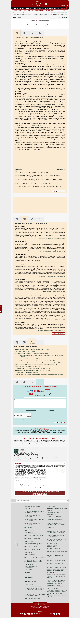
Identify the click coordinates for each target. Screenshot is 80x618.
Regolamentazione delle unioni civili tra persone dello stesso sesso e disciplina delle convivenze (33, 575)
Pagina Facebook (54, 613)
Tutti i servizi (64, 10)
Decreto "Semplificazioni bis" (30, 566)
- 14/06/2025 (26, 372)
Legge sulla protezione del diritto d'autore (57, 508)
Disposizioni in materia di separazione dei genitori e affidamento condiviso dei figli (33, 561)
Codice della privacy (29, 530)
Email (15, 397)
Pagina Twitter (57, 613)
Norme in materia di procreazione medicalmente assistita (31, 579)
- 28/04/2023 (37, 364)
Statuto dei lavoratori (29, 584)
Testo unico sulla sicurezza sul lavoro (56, 560)
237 (28, 149)
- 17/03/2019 (32, 349)
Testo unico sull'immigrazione (53, 548)
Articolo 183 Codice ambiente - (28, 448)
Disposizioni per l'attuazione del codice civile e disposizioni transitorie (34, 512)
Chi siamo (50, 610)
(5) (32, 71)
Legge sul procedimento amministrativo (56, 519)
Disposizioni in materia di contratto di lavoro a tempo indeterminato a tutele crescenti (34, 589)
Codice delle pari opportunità (31, 544)
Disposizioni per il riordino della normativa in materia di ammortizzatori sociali (34, 595)
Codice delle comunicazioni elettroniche (33, 543)
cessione (28, 474)
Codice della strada (28, 527)
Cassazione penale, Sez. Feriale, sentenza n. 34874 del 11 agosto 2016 (51, 330)
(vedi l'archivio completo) (40, 395)
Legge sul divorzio (28, 572)
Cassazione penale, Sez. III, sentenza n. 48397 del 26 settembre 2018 (51, 238)
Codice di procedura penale (30, 521)
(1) (48, 85)
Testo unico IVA (50, 572)
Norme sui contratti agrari (53, 512)
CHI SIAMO (54, 12)
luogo (16, 474)
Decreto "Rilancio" (28, 569)
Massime (24, 35)
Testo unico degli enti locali (53, 543)
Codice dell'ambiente (23, 14)
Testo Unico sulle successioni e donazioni (56, 567)
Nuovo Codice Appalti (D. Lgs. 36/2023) (32, 506)
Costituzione (47, 10)
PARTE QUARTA (42, 14)
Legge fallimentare (51, 506)
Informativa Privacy (40, 610)
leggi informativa (51, 410)
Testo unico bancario (52, 545)
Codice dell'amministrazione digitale (32, 551)
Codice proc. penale (39, 10)
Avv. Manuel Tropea (43, 607)
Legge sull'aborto (28, 563)
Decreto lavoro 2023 (28, 564)
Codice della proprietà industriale (32, 549)
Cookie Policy (45, 610)
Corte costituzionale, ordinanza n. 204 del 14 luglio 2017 (54, 291)
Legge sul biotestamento (30, 581)
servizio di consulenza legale (31, 441)
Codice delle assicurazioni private (32, 533)
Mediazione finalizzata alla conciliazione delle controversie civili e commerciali (56, 532)
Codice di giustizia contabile (30, 546)
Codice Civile (14, 10)
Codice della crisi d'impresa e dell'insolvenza (34, 557)
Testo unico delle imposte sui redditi (55, 569)
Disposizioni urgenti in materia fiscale (55, 578)
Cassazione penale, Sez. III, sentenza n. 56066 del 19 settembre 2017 (51, 276)
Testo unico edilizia (51, 546)
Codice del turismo (28, 540)
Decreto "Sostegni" (28, 567)
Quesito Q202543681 (39, 448)
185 (20, 472)
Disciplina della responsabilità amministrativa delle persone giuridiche (56, 524)
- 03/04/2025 (33, 370)
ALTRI (52, 10)
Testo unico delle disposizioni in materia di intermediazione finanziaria (56, 558)
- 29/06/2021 (38, 362)
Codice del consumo (28, 532)
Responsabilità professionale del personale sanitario (54, 514)
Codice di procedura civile (30, 513)
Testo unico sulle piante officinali (55, 563)
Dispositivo (17, 220)
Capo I (19, 15)
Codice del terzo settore (30, 554)
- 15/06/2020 (31, 353)
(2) (49, 85)
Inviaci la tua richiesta (22, 432)
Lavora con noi (40, 611)
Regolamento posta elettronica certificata (57, 591)
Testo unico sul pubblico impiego (54, 542)
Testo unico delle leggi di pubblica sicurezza (57, 551)
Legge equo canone (51, 517)
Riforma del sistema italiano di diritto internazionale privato (55, 536)
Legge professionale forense (54, 505)
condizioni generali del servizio (31, 410)
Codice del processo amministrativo (32, 538)
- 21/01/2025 (33, 368)
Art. (18, 17)
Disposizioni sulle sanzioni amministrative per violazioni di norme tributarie (56, 583)
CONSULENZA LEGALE (62, 12)
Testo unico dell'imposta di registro (55, 570)
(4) (57, 109)
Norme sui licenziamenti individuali (32, 596)
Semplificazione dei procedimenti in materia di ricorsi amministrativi (56, 521)
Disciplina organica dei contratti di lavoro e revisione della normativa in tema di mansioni (34, 587)
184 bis (34, 125)
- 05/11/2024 (27, 366)
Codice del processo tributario (31, 529)
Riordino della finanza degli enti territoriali (57, 590)
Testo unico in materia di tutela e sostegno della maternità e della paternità (56, 540)
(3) (62, 104)
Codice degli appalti (28, 559)
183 (19, 125)
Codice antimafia (28, 552)
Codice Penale (31, 10)
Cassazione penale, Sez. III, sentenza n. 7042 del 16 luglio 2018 (52, 251)
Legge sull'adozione (28, 577)
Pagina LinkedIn (59, 613)
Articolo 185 (27, 15)
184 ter (39, 125)
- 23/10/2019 (25, 351)
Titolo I (62, 14)
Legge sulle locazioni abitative (54, 516)
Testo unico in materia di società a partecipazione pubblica (54, 566)
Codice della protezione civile (31, 555)
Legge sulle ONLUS (51, 527)
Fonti (18, 14)
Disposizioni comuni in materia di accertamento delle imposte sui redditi (56, 574)
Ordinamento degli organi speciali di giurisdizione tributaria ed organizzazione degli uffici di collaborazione (56, 586)
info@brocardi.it (33, 610)
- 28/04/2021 (28, 358)
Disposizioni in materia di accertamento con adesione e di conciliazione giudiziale (56, 581)
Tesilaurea (32, 35)
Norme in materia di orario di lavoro (32, 598)
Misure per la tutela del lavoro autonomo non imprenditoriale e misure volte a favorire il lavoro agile (34, 592)
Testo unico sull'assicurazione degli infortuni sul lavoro (55, 553)
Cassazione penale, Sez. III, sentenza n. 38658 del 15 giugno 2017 (52, 319)
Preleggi (26, 509)
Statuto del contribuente (53, 588)
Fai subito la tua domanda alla (40, 493)
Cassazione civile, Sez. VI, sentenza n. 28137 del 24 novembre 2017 (51, 262)
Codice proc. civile (22, 10)
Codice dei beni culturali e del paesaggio (33, 535)
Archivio (53, 610)
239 (54, 51)
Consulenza (40, 35)
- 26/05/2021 (35, 360)
